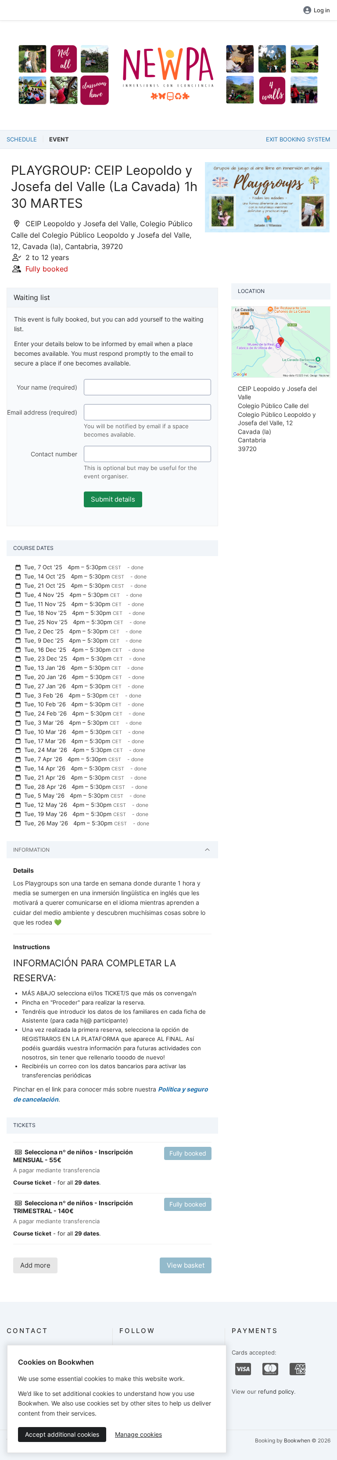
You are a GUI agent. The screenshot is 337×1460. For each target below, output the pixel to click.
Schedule (22, 139)
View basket (185, 1265)
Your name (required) (47, 387)
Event (59, 139)
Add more (35, 1265)
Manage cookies (138, 1434)
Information (31, 849)
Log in (322, 10)
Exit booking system (298, 139)
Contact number (54, 454)
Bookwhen (297, 1440)
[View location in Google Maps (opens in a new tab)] (281, 341)
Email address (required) (42, 412)
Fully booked (187, 1153)
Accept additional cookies (62, 1434)
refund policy (276, 1391)
